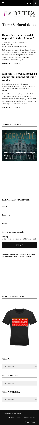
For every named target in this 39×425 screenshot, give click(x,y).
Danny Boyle (18, 46)
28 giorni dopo (8, 46)
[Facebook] (25, 3)
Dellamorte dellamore (21, 86)
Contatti (18, 418)
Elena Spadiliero (22, 42)
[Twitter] (27, 3)
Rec (17, 88)
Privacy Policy (30, 422)
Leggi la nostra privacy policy (13, 232)
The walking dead (24, 88)
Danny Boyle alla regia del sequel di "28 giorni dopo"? (18, 36)
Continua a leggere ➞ (11, 64)
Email (4, 223)
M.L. (18, 84)
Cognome (6, 215)
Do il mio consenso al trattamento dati (19, 239)
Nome (5, 206)
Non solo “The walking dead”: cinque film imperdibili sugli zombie (19, 77)
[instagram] (31, 3)
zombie (4, 90)
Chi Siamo (11, 418)
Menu (3, 3)
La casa (30, 86)
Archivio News (8, 44)
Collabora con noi (29, 418)
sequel (24, 46)
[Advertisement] (17, 180)
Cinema (25, 84)
